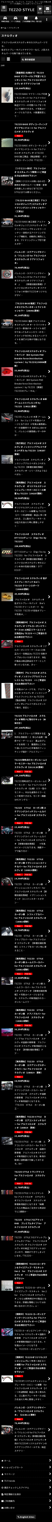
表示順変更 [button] (30, 59)
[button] (4, 8)
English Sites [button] (26, 1516)
